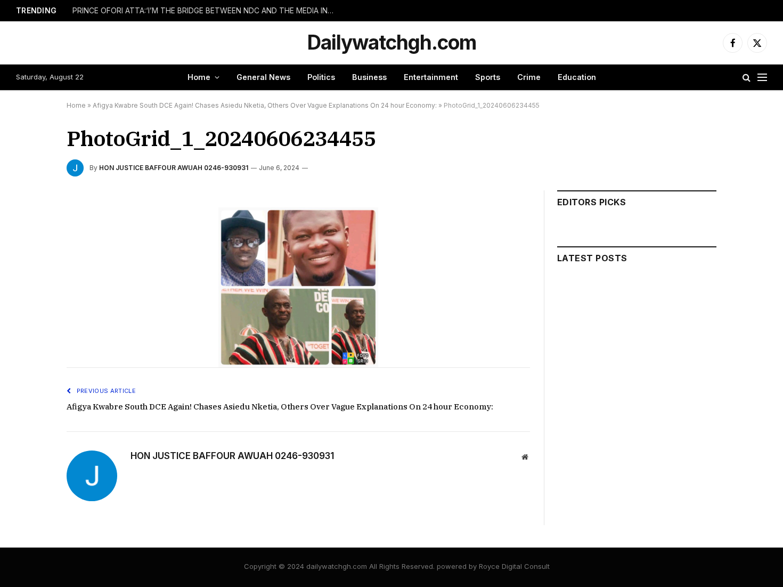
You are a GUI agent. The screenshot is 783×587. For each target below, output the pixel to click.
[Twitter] (29, 266)
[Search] (746, 78)
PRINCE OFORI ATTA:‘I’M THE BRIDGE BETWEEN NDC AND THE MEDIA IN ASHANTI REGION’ (205, 10)
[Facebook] (29, 241)
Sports (487, 77)
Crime (529, 77)
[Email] (29, 339)
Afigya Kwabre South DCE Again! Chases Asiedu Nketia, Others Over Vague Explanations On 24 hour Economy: (265, 105)
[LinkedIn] (29, 290)
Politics (321, 77)
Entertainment (431, 77)
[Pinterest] (29, 315)
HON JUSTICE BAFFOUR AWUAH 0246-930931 (173, 168)
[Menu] (762, 78)
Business (369, 77)
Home (198, 77)
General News (263, 77)
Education (577, 77)
